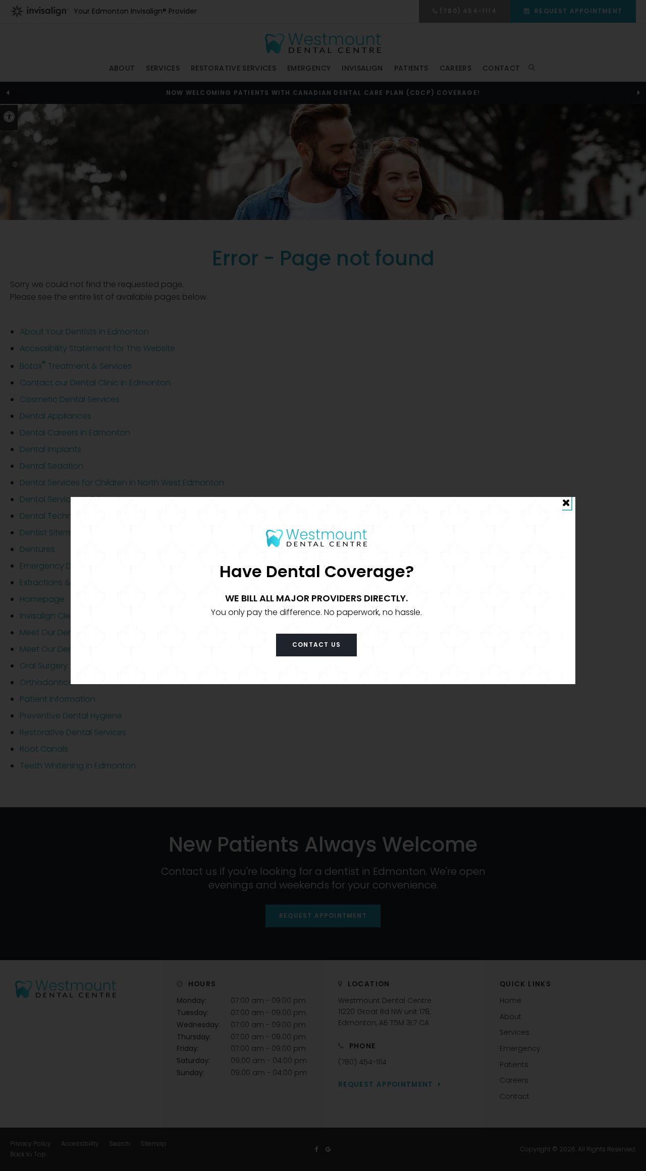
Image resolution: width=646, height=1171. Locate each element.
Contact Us (316, 644)
